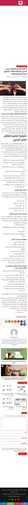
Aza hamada (23, 77)
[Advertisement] (14, 21)
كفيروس (21, 220)
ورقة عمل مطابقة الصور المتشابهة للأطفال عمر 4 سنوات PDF (7, 394)
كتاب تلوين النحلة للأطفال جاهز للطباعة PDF (21, 407)
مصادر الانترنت (19, 310)
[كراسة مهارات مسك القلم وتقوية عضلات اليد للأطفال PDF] (21, 388)
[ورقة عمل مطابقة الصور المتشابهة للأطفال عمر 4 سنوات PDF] (7, 388)
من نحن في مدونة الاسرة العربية (8, 494)
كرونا (12, 251)
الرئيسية (23, 494)
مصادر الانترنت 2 (19, 312)
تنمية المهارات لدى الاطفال (21, 66)
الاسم (26, 432)
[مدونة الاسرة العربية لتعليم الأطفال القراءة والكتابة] (20, 3)
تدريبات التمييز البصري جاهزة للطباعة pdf (8, 407)
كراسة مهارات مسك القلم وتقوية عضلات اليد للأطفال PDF (21, 394)
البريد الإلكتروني (24, 438)
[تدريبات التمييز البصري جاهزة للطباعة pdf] (7, 401)
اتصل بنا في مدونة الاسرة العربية (14, 496)
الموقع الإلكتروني (24, 443)
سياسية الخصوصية (18, 494)
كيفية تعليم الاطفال (20, 317)
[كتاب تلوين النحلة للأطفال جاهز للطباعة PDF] (21, 401)
